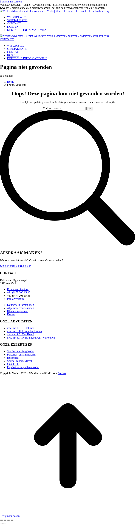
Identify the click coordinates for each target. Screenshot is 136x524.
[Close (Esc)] (1, 520)
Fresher (62, 373)
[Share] (5, 520)
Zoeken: (47, 108)
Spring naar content (11, 1)
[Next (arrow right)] (5, 523)
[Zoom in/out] (12, 520)
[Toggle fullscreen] (8, 520)
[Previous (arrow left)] (1, 523)
